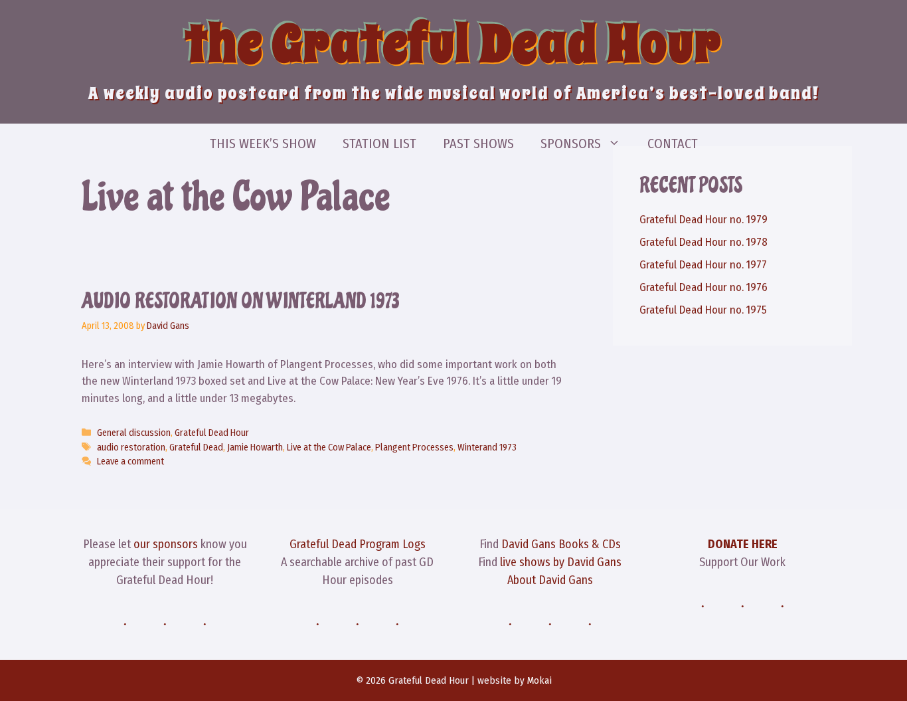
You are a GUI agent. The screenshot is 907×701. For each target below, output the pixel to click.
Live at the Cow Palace (329, 447)
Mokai (539, 680)
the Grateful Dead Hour (453, 44)
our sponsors (165, 544)
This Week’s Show (263, 143)
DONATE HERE (743, 544)
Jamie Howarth (255, 447)
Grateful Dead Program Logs (357, 544)
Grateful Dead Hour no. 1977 (703, 265)
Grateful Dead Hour (212, 433)
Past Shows (478, 143)
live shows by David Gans (560, 562)
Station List (379, 143)
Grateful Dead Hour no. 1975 (703, 310)
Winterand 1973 (487, 447)
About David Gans (550, 580)
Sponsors (570, 143)
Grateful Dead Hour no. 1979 (703, 220)
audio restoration (131, 447)
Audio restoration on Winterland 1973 (241, 301)
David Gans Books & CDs (561, 544)
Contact (672, 143)
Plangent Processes (414, 447)
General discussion (134, 433)
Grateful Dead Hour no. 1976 (703, 287)
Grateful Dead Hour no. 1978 (703, 242)
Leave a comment (130, 461)
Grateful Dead (196, 447)
